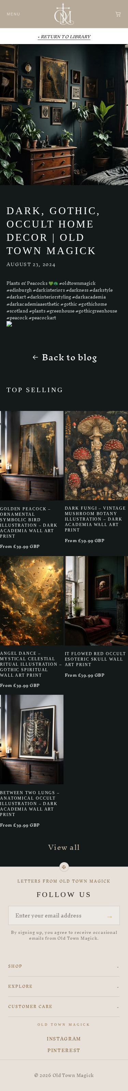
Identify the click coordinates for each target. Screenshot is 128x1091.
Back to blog (69, 357)
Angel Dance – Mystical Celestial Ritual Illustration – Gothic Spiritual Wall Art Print (31, 664)
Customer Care (64, 1006)
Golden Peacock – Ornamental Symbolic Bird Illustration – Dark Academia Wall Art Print (29, 523)
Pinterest (64, 1050)
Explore (64, 986)
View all (64, 847)
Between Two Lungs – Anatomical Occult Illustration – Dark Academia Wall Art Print (30, 803)
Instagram (64, 1039)
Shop (64, 966)
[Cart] (118, 14)
